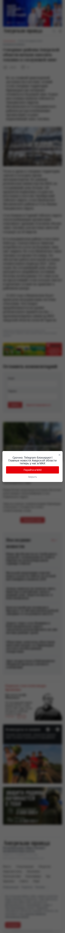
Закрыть (32, 476)
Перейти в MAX (33, 470)
